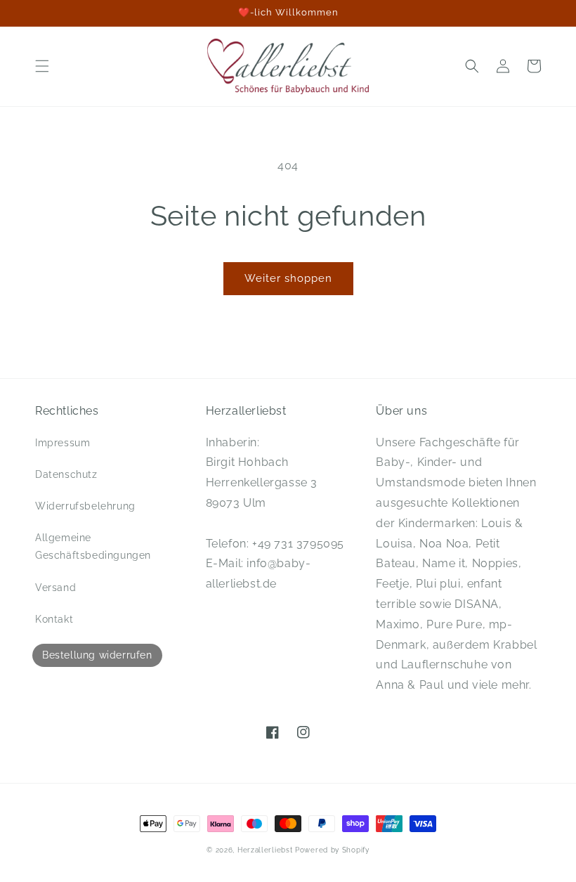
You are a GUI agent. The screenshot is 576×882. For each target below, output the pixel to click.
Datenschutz (66, 474)
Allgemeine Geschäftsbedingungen (93, 546)
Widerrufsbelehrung (85, 506)
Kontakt (54, 619)
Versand (55, 587)
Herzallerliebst (265, 850)
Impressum (62, 442)
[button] (42, 66)
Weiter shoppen (288, 278)
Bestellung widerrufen (97, 655)
